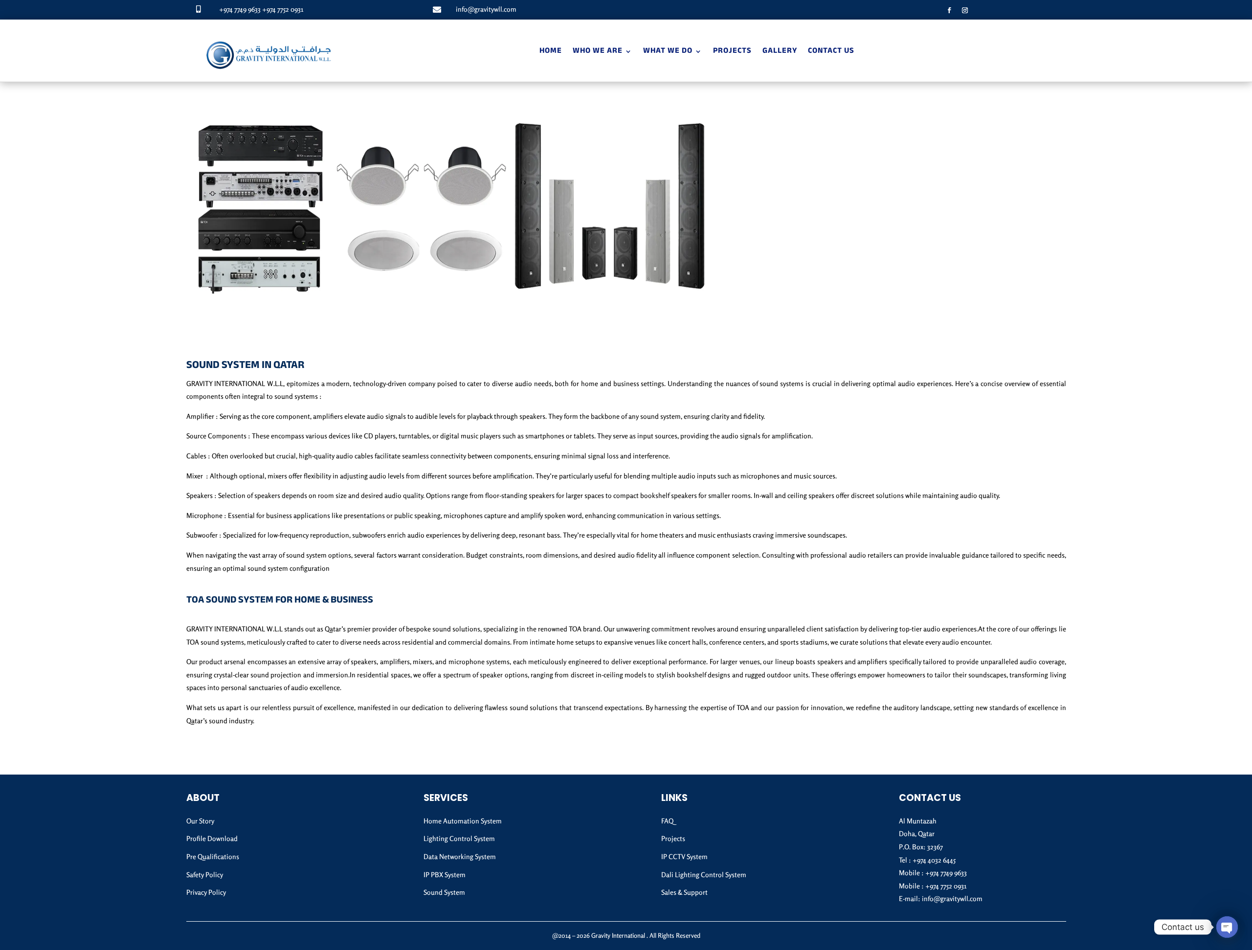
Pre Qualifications (212, 856)
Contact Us (831, 51)
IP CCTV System (684, 856)
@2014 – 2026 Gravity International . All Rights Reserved (626, 935)
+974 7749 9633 (240, 9)
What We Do (668, 51)
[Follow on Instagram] (965, 10)
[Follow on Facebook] (949, 10)
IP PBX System (445, 874)
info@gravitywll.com (486, 9)
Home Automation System (463, 821)
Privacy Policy (206, 892)
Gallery (779, 51)
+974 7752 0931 (282, 9)
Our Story (200, 821)
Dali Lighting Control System (703, 874)
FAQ (667, 821)
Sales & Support (684, 892)
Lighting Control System (459, 838)
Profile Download (212, 838)
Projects (732, 51)
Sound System (444, 892)
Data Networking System (460, 856)
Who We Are (598, 51)
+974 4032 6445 (934, 860)
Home (550, 51)
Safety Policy (204, 874)
